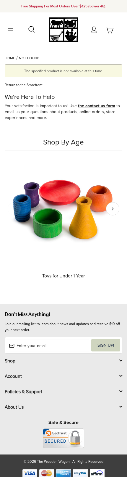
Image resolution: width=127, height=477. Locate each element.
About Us (14, 407)
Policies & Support (23, 391)
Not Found (29, 57)
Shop (10, 360)
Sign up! (105, 345)
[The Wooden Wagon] (63, 29)
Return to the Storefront (24, 84)
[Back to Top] (111, 444)
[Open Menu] (10, 28)
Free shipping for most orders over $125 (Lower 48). (63, 6)
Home (10, 57)
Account (13, 376)
